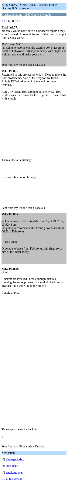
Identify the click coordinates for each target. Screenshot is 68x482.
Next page (12, 465)
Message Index (15, 459)
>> (18, 21)
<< (3, 21)
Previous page (14, 472)
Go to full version (12, 478)
